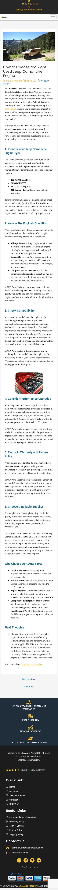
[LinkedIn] (39, 860)
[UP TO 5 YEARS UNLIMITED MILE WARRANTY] (29, 702)
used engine (10, 108)
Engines (28, 80)
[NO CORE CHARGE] (30, 727)
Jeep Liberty (26, 664)
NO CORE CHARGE (30, 731)
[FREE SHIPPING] (30, 716)
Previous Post (29, 679)
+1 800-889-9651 (29, 4)
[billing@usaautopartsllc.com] (29, 7)
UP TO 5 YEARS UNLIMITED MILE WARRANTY (29, 708)
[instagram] (25, 860)
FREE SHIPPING (30, 720)
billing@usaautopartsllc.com (29, 9)
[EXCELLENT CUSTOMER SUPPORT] (30, 738)
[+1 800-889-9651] (29, 1)
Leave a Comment (12, 80)
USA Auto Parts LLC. (28, 885)
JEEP (35, 80)
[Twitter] (32, 860)
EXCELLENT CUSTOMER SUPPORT (30, 742)
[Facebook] (19, 860)
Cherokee (37, 664)
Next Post (29, 686)
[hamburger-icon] (53, 16)
